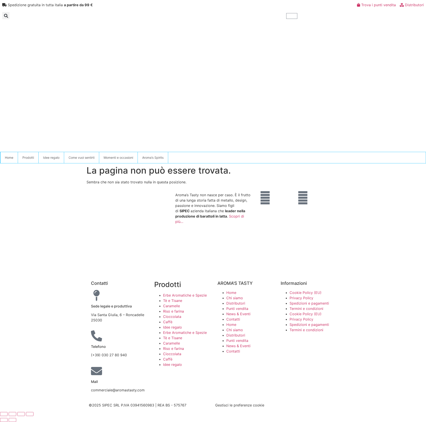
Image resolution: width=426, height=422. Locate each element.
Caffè (167, 322)
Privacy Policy (301, 298)
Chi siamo (234, 298)
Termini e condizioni (306, 308)
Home (9, 157)
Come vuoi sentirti (82, 157)
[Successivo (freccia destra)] (12, 420)
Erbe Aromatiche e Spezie (185, 295)
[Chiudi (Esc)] (30, 414)
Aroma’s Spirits (153, 157)
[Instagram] (302, 197)
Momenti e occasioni (118, 157)
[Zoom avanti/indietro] (4, 414)
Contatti (233, 319)
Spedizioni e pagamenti (309, 303)
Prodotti (28, 157)
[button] (6, 15)
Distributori (235, 303)
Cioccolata (172, 316)
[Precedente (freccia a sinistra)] (4, 420)
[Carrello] (291, 16)
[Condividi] (21, 414)
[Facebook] (265, 197)
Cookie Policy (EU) (305, 292)
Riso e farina (173, 311)
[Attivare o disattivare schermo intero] (12, 414)
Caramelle (171, 306)
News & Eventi (238, 314)
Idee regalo (51, 157)
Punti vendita (237, 308)
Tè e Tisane (172, 300)
